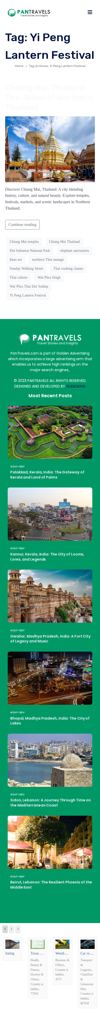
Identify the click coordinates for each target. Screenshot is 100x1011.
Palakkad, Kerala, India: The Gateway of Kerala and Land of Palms (47, 475)
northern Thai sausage (48, 260)
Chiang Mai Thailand (64, 242)
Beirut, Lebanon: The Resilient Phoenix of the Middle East (51, 885)
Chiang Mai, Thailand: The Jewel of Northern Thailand (49, 97)
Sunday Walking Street (26, 268)
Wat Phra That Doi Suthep (29, 286)
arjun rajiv (17, 466)
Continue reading (22, 224)
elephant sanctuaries (74, 251)
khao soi (16, 260)
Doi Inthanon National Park (30, 251)
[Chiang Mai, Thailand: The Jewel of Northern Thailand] (50, 149)
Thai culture (18, 277)
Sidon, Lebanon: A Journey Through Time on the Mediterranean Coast (50, 803)
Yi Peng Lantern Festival (28, 295)
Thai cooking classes (68, 268)
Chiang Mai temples (24, 242)
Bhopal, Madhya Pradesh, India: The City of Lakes (49, 721)
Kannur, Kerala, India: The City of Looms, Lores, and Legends (47, 557)
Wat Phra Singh (49, 277)
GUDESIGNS (76, 386)
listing (9, 953)
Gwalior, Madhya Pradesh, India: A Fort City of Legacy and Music (50, 639)
